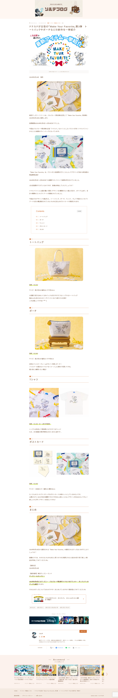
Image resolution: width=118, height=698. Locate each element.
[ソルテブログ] (59, 8)
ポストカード (44, 226)
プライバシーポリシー (27, 695)
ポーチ (42, 219)
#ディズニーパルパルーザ (52, 607)
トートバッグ (44, 216)
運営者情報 (16, 695)
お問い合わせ (39, 695)
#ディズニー (40, 607)
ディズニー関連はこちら (55, 23)
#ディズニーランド (64, 607)
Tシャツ (42, 223)
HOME (15, 690)
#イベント (32, 607)
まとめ (42, 229)
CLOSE (79, 211)
